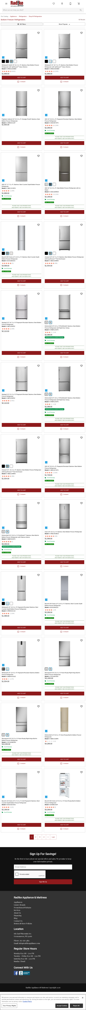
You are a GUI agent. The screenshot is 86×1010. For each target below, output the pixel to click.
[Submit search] (80, 10)
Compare (22, 81)
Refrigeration (23, 16)
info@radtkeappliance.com (29, 943)
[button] (6, 3)
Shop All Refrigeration (35, 16)
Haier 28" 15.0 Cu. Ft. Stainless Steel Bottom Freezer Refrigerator (63, 532)
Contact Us (18, 921)
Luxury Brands (19, 905)
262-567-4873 (24, 940)
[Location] (62, 3)
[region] (43, 1002)
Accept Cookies (62, 1005)
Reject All (76, 1005)
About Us (17, 913)
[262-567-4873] (70, 3)
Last (53, 837)
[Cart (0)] (78, 3)
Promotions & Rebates (22, 907)
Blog (15, 918)
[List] (53, 3)
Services (17, 910)
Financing (18, 915)
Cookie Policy (27, 1001)
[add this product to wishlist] (38, 32)
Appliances (13, 16)
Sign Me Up (43, 882)
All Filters (23, 24)
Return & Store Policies (23, 923)
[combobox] (64, 24)
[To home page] (17, 4)
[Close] (82, 997)
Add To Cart (21, 77)
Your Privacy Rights (9, 1005)
